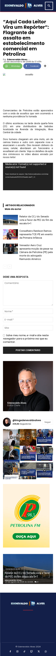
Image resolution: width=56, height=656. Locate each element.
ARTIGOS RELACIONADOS (20, 205)
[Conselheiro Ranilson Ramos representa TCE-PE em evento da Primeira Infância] (10, 234)
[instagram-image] (11, 437)
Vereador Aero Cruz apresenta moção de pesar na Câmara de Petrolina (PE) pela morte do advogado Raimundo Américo (36, 252)
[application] (28, 176)
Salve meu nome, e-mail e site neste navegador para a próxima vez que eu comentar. (26, 339)
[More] (45, 66)
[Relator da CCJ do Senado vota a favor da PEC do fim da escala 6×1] (10, 220)
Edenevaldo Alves (17, 59)
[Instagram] (17, 652)
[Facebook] (10, 652)
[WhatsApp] (46, 652)
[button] (49, 5)
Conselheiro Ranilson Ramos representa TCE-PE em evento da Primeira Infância (36, 234)
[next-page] (9, 266)
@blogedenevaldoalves (27, 420)
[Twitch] (31, 652)
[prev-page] (5, 266)
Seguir (48, 422)
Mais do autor (13, 209)
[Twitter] (39, 652)
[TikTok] (24, 652)
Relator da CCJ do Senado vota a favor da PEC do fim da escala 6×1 (36, 220)
